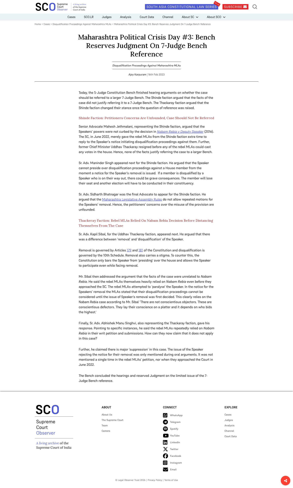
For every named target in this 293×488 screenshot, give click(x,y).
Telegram (175, 422)
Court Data (147, 17)
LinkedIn (175, 442)
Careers (106, 430)
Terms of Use (171, 480)
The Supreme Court (112, 420)
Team (105, 425)
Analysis (125, 17)
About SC (188, 17)
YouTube (175, 435)
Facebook (175, 455)
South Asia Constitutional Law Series (181, 7)
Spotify (174, 428)
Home (38, 24)
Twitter (174, 449)
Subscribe (233, 7)
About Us (107, 414)
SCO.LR (88, 17)
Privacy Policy (155, 480)
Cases (71, 17)
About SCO (214, 17)
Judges (107, 17)
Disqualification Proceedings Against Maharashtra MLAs (82, 24)
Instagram (176, 462)
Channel (167, 17)
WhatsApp (176, 415)
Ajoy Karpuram (137, 74)
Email (173, 469)
